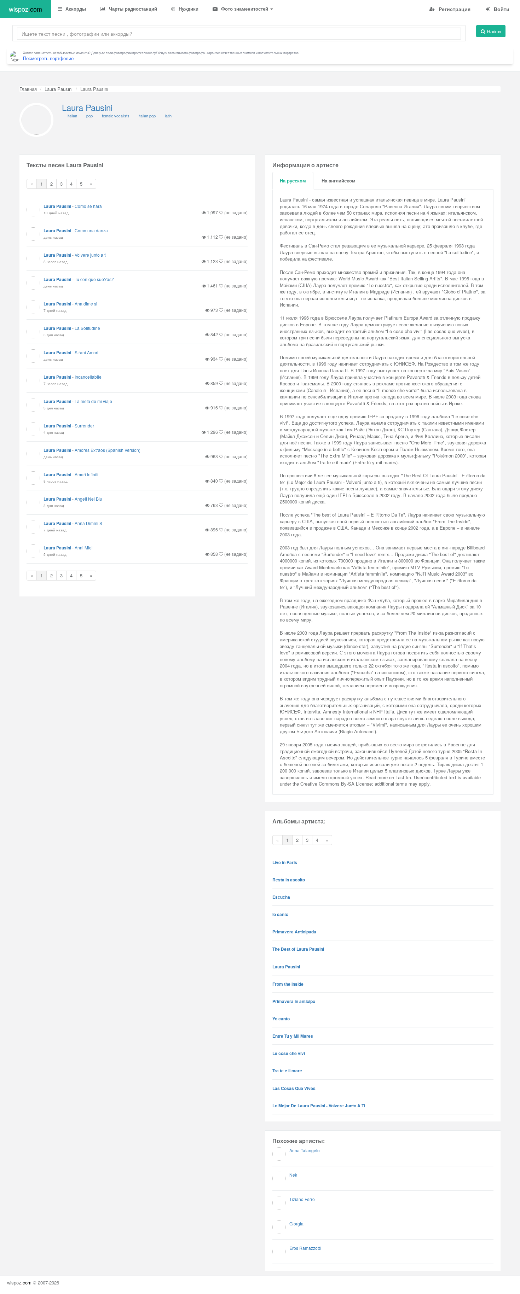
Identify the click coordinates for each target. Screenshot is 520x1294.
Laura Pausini (59, 89)
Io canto (280, 914)
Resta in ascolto (288, 879)
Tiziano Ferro (302, 1199)
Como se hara (88, 206)
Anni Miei (84, 547)
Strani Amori (86, 352)
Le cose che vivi (288, 1053)
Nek (293, 1175)
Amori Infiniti (86, 474)
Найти (493, 31)
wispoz (25, 8)
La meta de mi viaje (93, 401)
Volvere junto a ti (90, 255)
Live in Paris (284, 862)
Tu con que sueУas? (94, 279)
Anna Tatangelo (304, 1150)
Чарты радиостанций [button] (132, 8)
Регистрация (453, 8)
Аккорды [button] (75, 8)
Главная (28, 89)
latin (168, 115)
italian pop (147, 115)
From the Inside (288, 984)
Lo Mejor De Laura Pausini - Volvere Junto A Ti (318, 1105)
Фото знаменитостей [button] (245, 8)
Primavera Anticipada (294, 931)
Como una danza (91, 230)
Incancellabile (88, 377)
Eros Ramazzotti (305, 1248)
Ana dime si (86, 304)
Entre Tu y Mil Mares (292, 1036)
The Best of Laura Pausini (298, 949)
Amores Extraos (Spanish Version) (107, 450)
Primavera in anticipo (293, 1001)
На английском (339, 180)
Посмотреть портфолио (48, 58)
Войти (500, 8)
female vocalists (115, 115)
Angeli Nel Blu (88, 499)
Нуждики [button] (187, 8)
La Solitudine (87, 328)
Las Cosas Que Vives (294, 1088)
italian (72, 115)
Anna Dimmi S (88, 523)
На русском (293, 180)
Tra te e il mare (287, 1070)
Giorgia (296, 1223)
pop (89, 115)
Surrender (84, 425)
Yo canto (281, 1018)
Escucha (281, 897)
